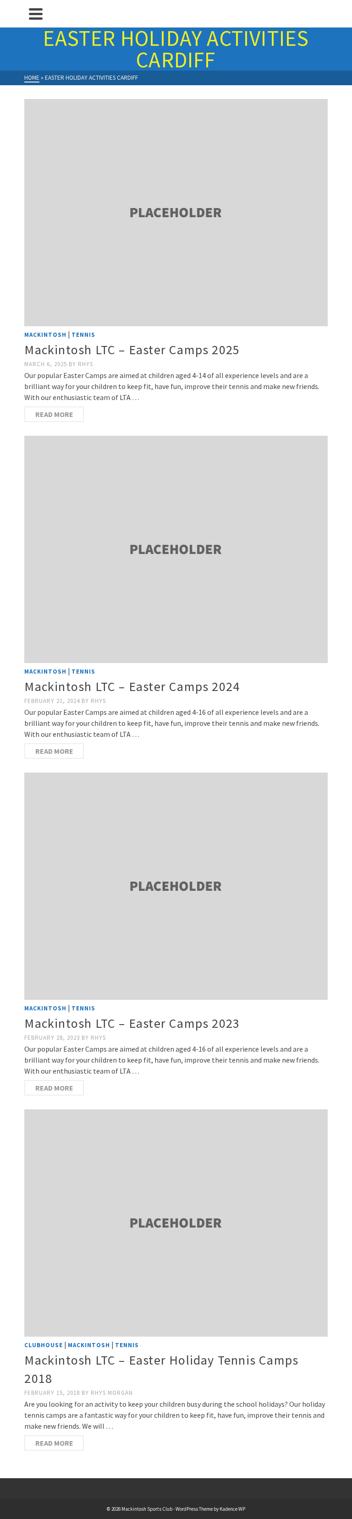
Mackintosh (45, 335)
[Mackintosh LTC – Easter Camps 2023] (175, 886)
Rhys (85, 364)
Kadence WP (232, 1509)
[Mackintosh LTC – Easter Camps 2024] (175, 549)
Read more (54, 414)
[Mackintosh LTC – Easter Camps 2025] (175, 212)
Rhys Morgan (112, 1393)
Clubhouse (43, 1345)
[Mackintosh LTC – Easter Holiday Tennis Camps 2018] (175, 1223)
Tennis (83, 335)
